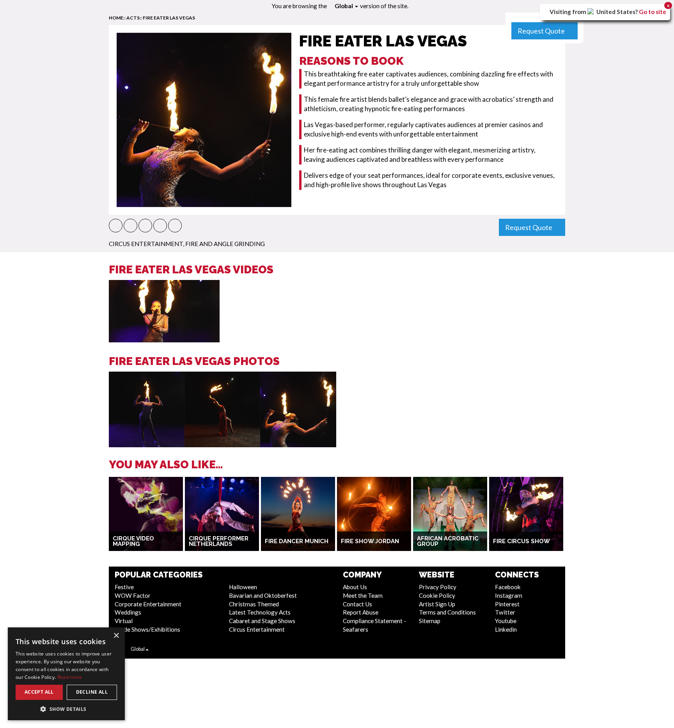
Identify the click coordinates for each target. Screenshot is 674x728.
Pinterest (507, 604)
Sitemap (429, 620)
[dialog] (66, 673)
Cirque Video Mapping (133, 541)
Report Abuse (360, 612)
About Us (355, 586)
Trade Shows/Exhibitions (147, 629)
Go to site (652, 11)
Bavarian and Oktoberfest (263, 595)
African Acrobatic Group (448, 541)
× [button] (116, 636)
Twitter (505, 612)
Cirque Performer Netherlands (218, 541)
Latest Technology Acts (260, 612)
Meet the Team (363, 595)
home (116, 18)
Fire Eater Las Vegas (169, 18)
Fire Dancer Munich (296, 541)
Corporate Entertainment (148, 604)
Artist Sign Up (437, 604)
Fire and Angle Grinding (225, 243)
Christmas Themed (254, 604)
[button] (115, 225)
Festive (124, 586)
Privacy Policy (437, 586)
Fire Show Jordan (370, 541)
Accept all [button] (39, 692)
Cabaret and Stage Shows (262, 620)
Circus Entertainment (146, 243)
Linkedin (506, 629)
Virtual (124, 620)
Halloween (243, 586)
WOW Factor (133, 595)
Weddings (128, 612)
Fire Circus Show (521, 541)
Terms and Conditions (447, 612)
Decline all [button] (92, 692)
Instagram (508, 595)
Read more (69, 677)
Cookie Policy (437, 595)
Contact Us (357, 604)
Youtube (505, 620)
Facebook (508, 586)
